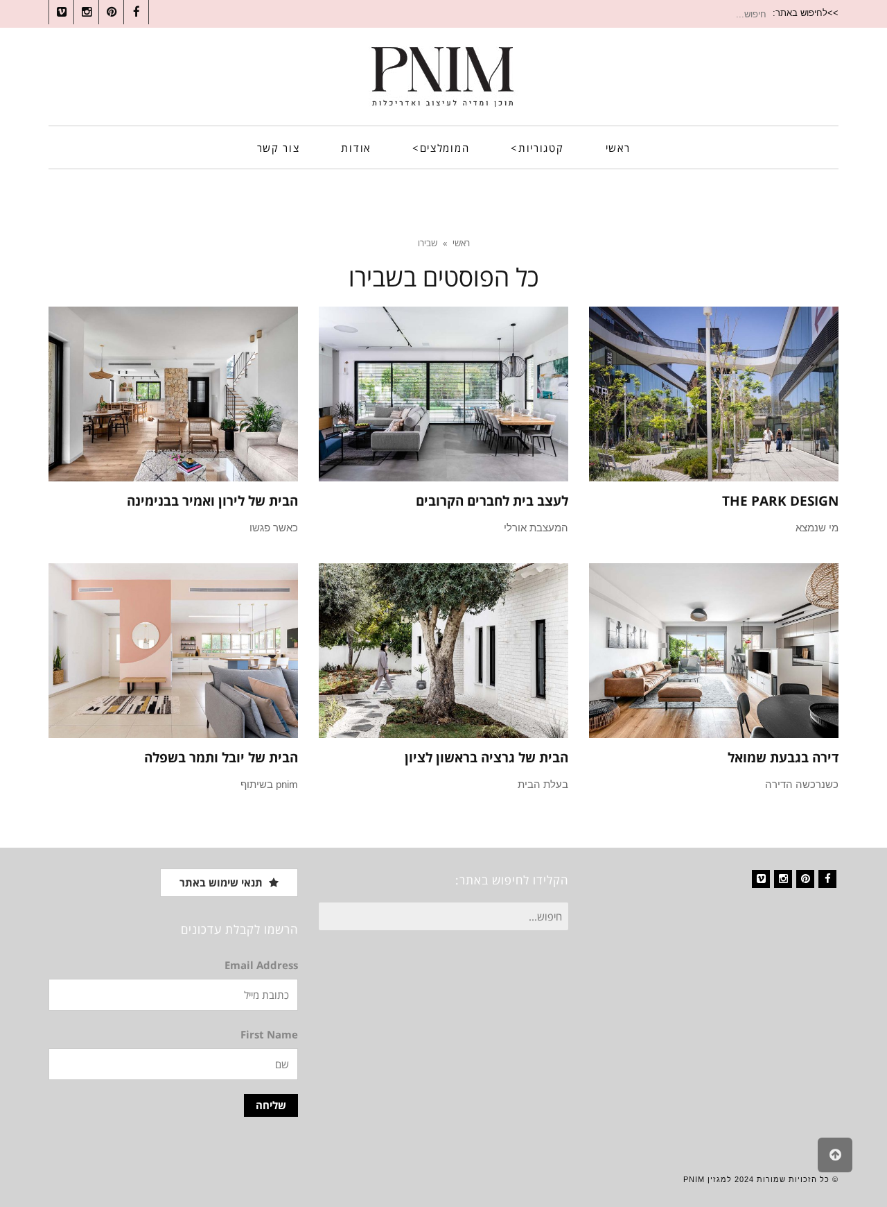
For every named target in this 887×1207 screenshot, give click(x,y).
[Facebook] (827, 879)
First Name (269, 1034)
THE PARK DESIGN (780, 501)
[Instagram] (783, 879)
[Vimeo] (761, 879)
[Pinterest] (805, 879)
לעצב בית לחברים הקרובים (492, 501)
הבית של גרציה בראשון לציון (486, 757)
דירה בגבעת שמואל (783, 757)
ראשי (461, 243)
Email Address (261, 965)
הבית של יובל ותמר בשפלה (221, 757)
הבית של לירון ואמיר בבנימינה (212, 501)
